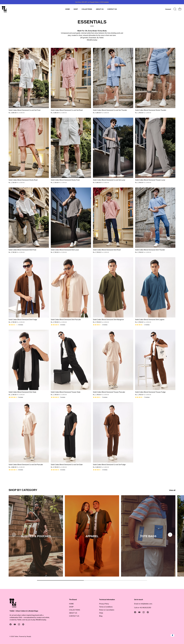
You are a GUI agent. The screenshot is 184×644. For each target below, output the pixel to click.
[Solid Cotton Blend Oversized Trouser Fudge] (155, 360)
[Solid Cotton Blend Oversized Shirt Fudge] (29, 287)
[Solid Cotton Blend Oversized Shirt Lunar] (71, 217)
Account (168, 9)
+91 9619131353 (145, 607)
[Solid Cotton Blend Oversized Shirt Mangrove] (113, 287)
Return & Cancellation (106, 610)
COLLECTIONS (87, 9)
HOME (67, 9)
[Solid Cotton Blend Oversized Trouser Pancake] (113, 360)
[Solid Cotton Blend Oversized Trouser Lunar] (155, 148)
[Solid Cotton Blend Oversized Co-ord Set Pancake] (29, 432)
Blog (100, 616)
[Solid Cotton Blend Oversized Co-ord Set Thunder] (113, 78)
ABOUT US (100, 9)
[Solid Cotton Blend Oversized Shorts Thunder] (155, 78)
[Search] (175, 9)
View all (172, 490)
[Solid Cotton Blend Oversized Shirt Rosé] (113, 217)
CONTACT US (112, 9)
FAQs (101, 613)
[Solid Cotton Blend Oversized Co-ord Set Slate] (71, 432)
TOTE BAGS (148, 536)
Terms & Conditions (106, 607)
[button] (14, 535)
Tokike (16, 636)
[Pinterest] (23, 624)
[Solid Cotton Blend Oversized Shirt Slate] (29, 360)
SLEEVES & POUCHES (36, 536)
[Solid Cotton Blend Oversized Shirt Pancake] (71, 287)
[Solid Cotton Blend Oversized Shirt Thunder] (155, 217)
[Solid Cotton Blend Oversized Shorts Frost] (71, 148)
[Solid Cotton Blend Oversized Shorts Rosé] (29, 148)
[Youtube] (15, 624)
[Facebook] (11, 624)
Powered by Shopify (25, 636)
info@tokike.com (146, 604)
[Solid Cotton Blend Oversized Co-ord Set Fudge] (113, 432)
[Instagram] (19, 624)
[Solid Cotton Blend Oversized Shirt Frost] (29, 217)
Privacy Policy (104, 604)
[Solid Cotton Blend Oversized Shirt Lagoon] (155, 287)
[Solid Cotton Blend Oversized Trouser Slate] (71, 360)
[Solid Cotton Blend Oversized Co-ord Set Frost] (29, 78)
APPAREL (92, 536)
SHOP (76, 9)
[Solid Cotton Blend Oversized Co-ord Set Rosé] (71, 78)
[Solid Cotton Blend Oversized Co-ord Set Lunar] (113, 148)
